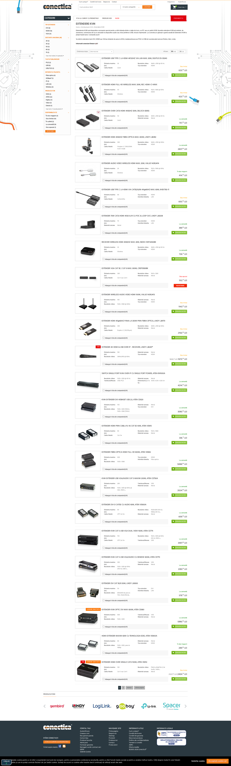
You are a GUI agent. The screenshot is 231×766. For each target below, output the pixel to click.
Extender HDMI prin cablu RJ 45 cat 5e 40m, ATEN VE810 (127, 425)
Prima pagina (113, 731)
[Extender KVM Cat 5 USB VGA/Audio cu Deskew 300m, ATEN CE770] (87, 566)
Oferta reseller (134, 747)
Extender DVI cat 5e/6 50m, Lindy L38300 (120, 583)
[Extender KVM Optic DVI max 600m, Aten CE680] (87, 618)
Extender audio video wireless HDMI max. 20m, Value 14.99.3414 (130, 163)
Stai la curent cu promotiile (56, 741)
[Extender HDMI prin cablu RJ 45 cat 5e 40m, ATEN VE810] (87, 435)
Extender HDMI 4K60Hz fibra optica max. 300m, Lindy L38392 (129, 137)
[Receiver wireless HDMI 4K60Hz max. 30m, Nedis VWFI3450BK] (87, 251)
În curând (50, 121)
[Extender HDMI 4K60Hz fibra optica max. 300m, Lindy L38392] (87, 146)
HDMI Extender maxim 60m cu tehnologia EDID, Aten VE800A (129, 636)
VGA (48, 34)
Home (78, 27)
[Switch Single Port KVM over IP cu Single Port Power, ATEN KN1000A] (87, 382)
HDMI (49, 31)
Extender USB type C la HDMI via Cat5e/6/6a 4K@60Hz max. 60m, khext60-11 (135, 189)
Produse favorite (86, 740)
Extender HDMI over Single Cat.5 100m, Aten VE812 (124, 662)
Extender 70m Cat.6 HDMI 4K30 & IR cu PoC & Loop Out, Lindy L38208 (132, 215)
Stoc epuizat (51, 127)
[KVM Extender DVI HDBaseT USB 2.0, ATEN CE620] (87, 408)
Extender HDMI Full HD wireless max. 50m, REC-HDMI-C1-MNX (129, 84)
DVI (48, 28)
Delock (49, 105)
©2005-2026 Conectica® (137, 749)
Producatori (113, 745)
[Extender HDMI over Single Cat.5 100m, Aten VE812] (87, 671)
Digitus (49, 100)
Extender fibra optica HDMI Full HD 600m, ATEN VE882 (126, 452)
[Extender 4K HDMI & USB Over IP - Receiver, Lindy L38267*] (87, 356)
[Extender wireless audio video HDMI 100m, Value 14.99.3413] (87, 303)
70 (47, 52)
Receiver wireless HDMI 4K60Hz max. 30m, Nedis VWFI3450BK (129, 242)
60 (48, 49)
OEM (48, 94)
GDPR (82, 749)
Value (49, 103)
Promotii (178, 18)
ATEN (49, 97)
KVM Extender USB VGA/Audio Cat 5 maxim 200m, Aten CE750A (130, 478)
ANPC (131, 745)
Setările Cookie (85, 751)
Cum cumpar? (83, 2)
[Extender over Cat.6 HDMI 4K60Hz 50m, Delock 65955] (87, 120)
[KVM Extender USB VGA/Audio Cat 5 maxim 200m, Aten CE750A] (87, 487)
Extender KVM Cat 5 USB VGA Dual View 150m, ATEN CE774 (127, 531)
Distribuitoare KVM (87, 27)
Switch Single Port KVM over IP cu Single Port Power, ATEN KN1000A (133, 373)
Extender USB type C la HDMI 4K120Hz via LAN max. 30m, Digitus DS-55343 (134, 58)
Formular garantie (86, 745)
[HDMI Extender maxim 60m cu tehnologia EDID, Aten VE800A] (87, 645)
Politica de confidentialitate (139, 740)
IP (47, 81)
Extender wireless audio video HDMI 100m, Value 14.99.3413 (128, 294)
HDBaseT (49, 78)
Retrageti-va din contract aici (90, 747)
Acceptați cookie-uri (218, 761)
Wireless (49, 87)
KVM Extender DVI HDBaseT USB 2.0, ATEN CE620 (122, 399)
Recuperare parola (86, 735)
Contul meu (84, 738)
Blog (117, 18)
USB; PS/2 (50, 68)
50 (48, 46)
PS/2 (48, 62)
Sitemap (112, 735)
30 (47, 44)
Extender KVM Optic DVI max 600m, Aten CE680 (123, 609)
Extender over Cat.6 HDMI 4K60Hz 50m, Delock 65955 (125, 110)
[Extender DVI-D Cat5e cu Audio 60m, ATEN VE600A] (87, 513)
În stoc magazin (52, 116)
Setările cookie (198, 761)
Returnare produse (136, 738)
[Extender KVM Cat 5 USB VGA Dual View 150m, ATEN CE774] (87, 540)
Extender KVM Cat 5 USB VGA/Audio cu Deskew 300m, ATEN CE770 (131, 557)
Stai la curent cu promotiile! (87, 18)
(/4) (116, 75)
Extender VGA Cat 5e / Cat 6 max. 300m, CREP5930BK (125, 268)
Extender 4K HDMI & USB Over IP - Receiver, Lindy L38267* (127, 347)
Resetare (50, 131)
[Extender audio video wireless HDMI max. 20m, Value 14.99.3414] (87, 172)
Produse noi (107, 18)
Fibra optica (50, 75)
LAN (48, 84)
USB (48, 65)
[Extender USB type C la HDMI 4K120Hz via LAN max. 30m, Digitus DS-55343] (87, 67)
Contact (114, 2)
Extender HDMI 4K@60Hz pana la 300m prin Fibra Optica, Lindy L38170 (133, 320)
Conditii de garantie (136, 735)
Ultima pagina (139, 688)
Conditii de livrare (95, 2)
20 (47, 41)
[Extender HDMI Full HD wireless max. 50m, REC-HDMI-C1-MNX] (87, 93)
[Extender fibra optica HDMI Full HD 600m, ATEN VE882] (87, 461)
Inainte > (129, 688)
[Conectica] (57, 727)
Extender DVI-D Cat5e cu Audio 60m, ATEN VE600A (124, 504)
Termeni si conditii (135, 742)
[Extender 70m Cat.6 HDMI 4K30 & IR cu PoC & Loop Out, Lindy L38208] (87, 225)
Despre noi (106, 2)
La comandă (51, 124)
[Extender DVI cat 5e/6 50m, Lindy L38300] (87, 592)
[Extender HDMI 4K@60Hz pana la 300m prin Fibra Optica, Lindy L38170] (87, 330)
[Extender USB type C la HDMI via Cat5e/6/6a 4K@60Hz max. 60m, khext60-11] (87, 198)
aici (96, 43)
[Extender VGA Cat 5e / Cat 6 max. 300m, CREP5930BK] (87, 277)
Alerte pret (84, 742)
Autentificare (85, 731)
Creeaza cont (84, 733)
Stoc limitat (51, 118)
